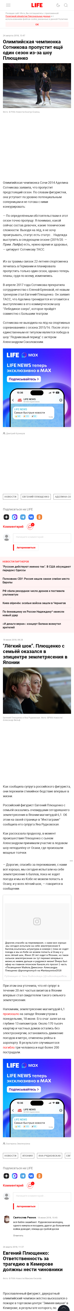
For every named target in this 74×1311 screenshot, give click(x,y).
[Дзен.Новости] (6, 517)
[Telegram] (22, 517)
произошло (11, 1014)
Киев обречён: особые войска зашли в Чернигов (34, 603)
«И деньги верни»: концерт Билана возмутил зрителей (32, 625)
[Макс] (14, 517)
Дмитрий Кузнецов (15, 433)
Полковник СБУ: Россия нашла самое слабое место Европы (36, 580)
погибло (9, 1047)
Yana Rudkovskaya (32, 976)
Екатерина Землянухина (18, 1143)
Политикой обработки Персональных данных (28, 16)
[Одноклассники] (39, 517)
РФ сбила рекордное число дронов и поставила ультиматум (34, 592)
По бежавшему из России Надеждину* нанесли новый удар (33, 613)
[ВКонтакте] (31, 517)
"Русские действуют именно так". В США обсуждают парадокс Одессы (37, 568)
